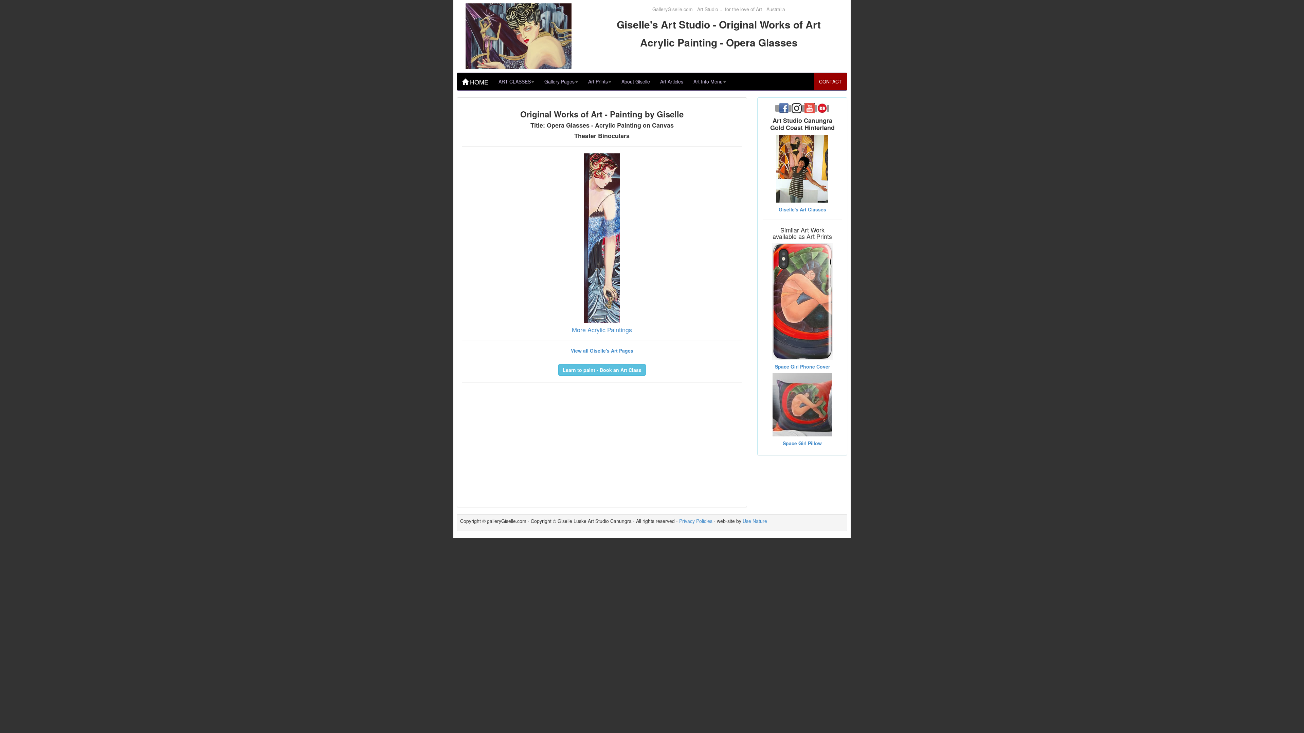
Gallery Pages (559, 81)
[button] (602, 370)
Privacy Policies (695, 521)
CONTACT (830, 81)
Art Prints (598, 81)
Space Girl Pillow (802, 443)
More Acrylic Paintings (602, 329)
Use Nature (755, 521)
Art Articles (671, 81)
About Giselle (635, 81)
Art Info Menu (708, 81)
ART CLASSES (515, 81)
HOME (478, 81)
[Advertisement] (602, 437)
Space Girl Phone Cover (802, 366)
